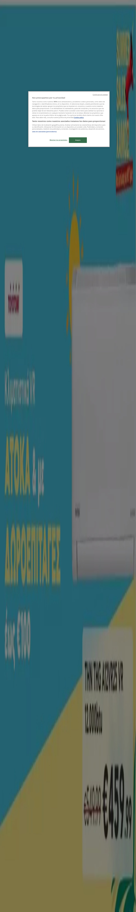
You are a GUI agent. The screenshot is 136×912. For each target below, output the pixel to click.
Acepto (77, 140)
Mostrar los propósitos (58, 140)
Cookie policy (79, 117)
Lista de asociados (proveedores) (44, 132)
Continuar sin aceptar (100, 95)
